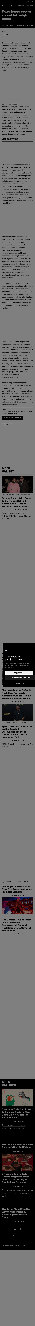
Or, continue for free (19, 683)
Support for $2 (19, 673)
